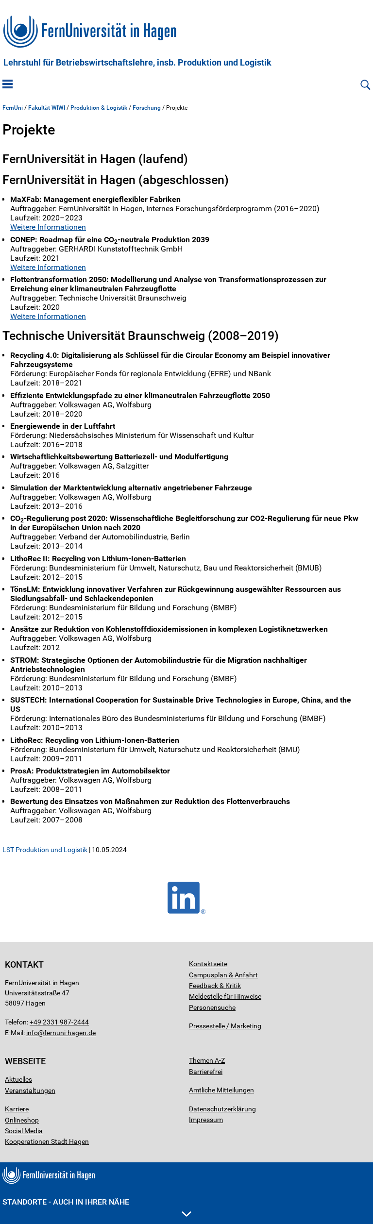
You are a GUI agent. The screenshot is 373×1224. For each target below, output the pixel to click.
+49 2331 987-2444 (59, 1022)
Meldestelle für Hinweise (225, 996)
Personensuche (212, 1007)
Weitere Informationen (48, 227)
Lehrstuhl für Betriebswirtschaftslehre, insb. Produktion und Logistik (137, 62)
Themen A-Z (207, 1060)
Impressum (206, 1119)
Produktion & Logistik (98, 107)
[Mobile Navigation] (7, 85)
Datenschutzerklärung (222, 1109)
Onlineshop (22, 1120)
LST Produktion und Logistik (44, 850)
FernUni (12, 107)
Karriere (17, 1109)
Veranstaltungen (30, 1090)
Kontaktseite (208, 964)
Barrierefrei (205, 1071)
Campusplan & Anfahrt (223, 975)
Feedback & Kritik (215, 985)
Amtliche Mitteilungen (221, 1090)
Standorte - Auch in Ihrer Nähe (65, 1202)
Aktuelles (18, 1079)
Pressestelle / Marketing (225, 1026)
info (32, 1033)
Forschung (147, 107)
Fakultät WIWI (46, 107)
